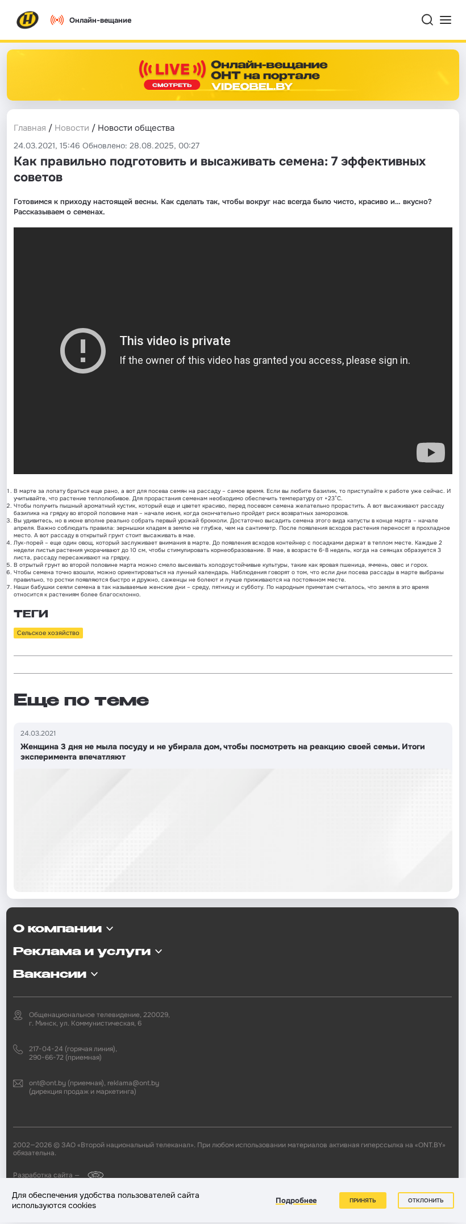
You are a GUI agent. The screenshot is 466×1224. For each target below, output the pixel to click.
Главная (30, 128)
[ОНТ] (28, 20)
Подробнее (296, 1200)
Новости (72, 128)
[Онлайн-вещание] (233, 75)
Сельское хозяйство (48, 633)
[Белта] (92, 1175)
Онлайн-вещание (100, 20)
